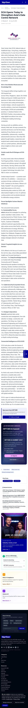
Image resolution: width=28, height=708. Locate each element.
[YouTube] (11, 647)
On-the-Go (3, 678)
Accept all (5, 705)
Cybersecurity (19, 620)
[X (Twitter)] (4, 647)
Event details (13, 459)
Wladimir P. (5, 21)
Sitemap (3, 673)
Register (15, 455)
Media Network (4, 689)
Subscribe (22, 628)
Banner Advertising (5, 685)
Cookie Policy (9, 699)
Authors (3, 669)
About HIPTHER (4, 668)
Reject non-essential (19, 702)
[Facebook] (2, 647)
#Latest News (6, 469)
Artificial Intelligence (7, 8)
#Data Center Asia (15, 469)
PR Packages (4, 683)
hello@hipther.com (5, 650)
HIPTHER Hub (4, 680)
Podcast (3, 676)
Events (2, 662)
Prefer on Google (15, 417)
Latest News (17, 480)
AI (10, 623)
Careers (3, 690)
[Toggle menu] (25, 2)
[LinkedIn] (8, 647)
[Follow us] (22, 2)
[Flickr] (13, 647)
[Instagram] (6, 647)
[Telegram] (15, 647)
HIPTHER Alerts (4, 675)
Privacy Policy (16, 699)
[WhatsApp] (18, 647)
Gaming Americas (17, 623)
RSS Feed (3, 671)
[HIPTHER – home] (6, 2)
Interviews (3, 660)
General (5, 625)
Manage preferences (7, 702)
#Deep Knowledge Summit (7, 472)
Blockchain (6, 623)
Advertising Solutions (6, 682)
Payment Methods (5, 687)
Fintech (11, 620)
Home (2, 8)
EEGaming (6, 620)
